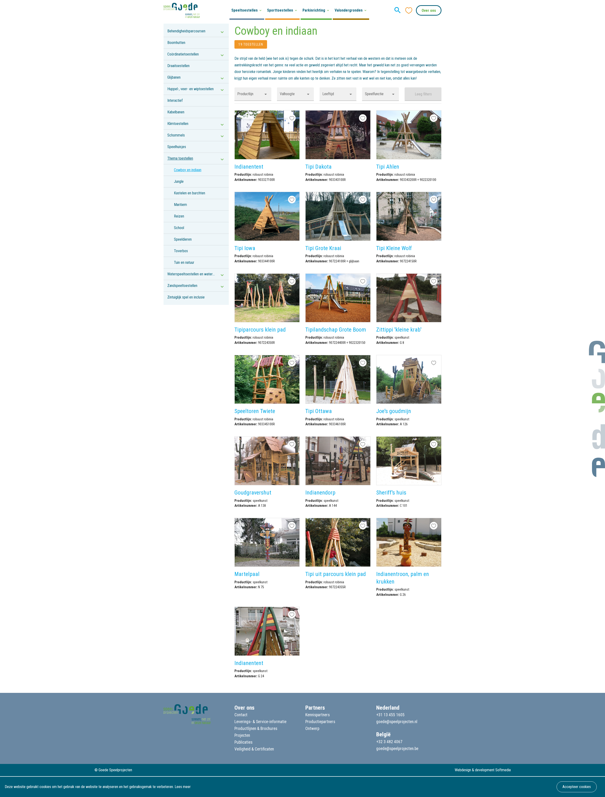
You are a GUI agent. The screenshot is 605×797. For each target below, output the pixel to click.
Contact (240, 714)
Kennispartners (317, 714)
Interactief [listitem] (175, 100)
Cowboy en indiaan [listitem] (187, 170)
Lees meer (183, 786)
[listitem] (196, 31)
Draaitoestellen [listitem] (178, 66)
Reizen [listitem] (179, 216)
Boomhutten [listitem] (176, 42)
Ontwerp (312, 728)
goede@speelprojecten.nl (396, 721)
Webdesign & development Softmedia (483, 770)
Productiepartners (320, 721)
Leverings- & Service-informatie (260, 721)
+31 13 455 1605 (390, 714)
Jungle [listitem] (179, 181)
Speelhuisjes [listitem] (176, 147)
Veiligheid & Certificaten (254, 749)
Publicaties (243, 742)
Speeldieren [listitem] (183, 239)
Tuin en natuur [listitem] (184, 262)
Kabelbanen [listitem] (175, 112)
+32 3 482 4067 (389, 741)
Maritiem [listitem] (180, 204)
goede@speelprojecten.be (397, 748)
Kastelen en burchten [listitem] (189, 193)
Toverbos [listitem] (181, 251)
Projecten (242, 735)
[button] (252, 94)
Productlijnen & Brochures (255, 728)
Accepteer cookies (576, 786)
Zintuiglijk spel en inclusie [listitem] (186, 297)
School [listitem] (179, 228)
